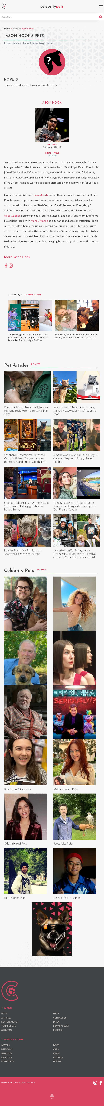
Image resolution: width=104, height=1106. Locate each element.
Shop (56, 1013)
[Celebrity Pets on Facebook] (100, 1082)
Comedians (7, 1061)
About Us (6, 1030)
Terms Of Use (8, 1026)
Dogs (56, 1045)
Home (7, 28)
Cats (55, 1049)
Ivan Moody (41, 195)
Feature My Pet (10, 1022)
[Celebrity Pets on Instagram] (95, 1082)
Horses (57, 1061)
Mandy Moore (39, 220)
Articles (6, 1017)
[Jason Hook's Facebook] (6, 265)
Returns (57, 1030)
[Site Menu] (101, 5)
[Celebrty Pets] (52, 7)
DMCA (56, 1022)
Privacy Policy (61, 1026)
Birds (56, 1053)
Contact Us (59, 1017)
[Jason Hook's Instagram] (11, 265)
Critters (58, 1057)
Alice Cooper (12, 215)
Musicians (52, 155)
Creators (6, 1057)
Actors (5, 1045)
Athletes (6, 1053)
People (16, 28)
